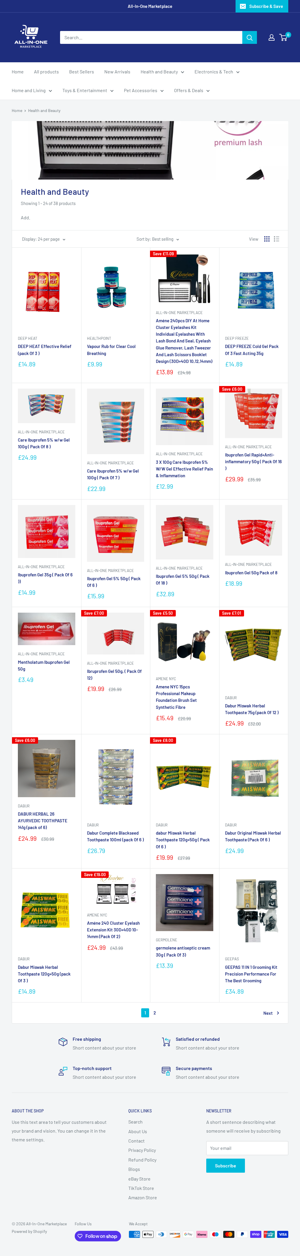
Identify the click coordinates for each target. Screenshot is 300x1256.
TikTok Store (141, 1188)
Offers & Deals (188, 90)
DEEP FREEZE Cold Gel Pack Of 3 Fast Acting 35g (252, 350)
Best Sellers (81, 71)
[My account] (272, 37)
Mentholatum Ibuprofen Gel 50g (44, 665)
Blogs (134, 1169)
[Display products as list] (276, 239)
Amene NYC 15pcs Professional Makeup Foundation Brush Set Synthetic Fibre (176, 697)
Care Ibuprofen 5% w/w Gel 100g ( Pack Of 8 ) (44, 443)
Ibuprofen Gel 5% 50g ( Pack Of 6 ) (114, 582)
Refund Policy (142, 1159)
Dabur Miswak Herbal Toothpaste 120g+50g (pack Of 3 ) (44, 973)
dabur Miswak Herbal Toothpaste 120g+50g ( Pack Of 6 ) (183, 839)
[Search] (249, 37)
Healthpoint (99, 338)
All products (46, 71)
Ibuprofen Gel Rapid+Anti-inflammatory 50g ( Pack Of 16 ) (253, 461)
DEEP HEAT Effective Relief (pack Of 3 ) (44, 350)
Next (268, 1013)
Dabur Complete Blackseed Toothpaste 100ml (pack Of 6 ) (115, 836)
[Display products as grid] (267, 239)
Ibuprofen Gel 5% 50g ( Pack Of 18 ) (182, 579)
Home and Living (29, 90)
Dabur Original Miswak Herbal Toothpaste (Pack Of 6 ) (253, 836)
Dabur (231, 697)
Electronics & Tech (214, 71)
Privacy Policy (142, 1150)
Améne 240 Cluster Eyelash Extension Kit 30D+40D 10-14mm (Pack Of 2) (113, 929)
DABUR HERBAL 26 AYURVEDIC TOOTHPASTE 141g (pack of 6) (42, 820)
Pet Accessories (140, 90)
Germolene (166, 940)
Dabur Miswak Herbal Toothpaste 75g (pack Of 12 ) (252, 709)
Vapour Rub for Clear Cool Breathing (111, 350)
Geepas (232, 959)
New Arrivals (117, 71)
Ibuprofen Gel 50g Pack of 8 (251, 572)
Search (135, 1121)
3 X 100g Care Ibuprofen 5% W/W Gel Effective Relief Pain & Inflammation (184, 468)
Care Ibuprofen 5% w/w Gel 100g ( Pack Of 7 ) (113, 474)
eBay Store (139, 1178)
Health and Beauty (159, 71)
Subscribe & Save (266, 6)
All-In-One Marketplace (179, 312)
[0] (283, 37)
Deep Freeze (237, 338)
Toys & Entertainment (84, 90)
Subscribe (225, 1165)
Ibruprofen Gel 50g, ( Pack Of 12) (114, 674)
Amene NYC (166, 678)
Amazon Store (142, 1197)
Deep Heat (27, 338)
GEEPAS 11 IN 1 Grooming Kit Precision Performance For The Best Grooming (251, 973)
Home (18, 71)
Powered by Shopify (29, 1231)
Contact (136, 1140)
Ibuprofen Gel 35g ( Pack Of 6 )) (45, 578)
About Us (137, 1131)
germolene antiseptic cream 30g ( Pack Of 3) (183, 951)
